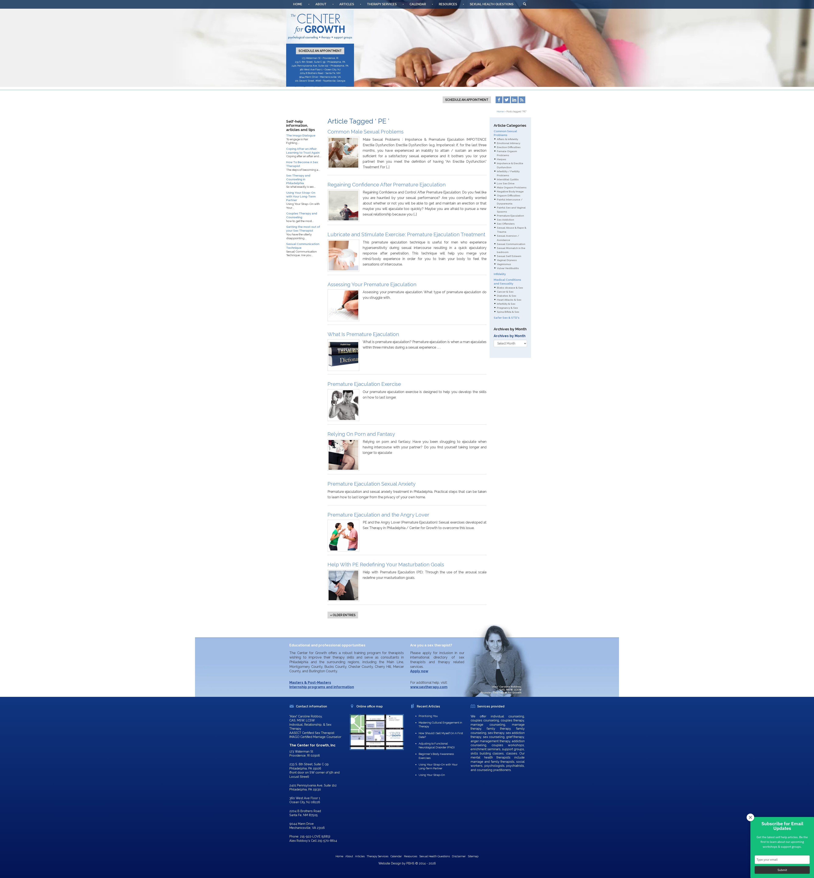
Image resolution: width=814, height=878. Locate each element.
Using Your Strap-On (432, 775)
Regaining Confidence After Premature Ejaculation (387, 185)
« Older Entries (342, 615)
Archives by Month (509, 336)
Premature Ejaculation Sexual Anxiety (371, 484)
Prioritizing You (428, 716)
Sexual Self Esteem (509, 256)
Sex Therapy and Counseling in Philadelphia (298, 179)
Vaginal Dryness (507, 260)
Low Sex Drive (505, 183)
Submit (782, 870)
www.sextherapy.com (428, 687)
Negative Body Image (510, 191)
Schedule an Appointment (320, 51)
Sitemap (473, 856)
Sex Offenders (506, 223)
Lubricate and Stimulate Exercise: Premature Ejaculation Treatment (406, 234)
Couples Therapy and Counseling (301, 215)
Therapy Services (382, 4)
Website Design (389, 863)
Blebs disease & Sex (510, 287)
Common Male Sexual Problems (366, 132)
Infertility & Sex (506, 303)
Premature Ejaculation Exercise (364, 384)
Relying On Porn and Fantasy (361, 434)
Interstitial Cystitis (508, 179)
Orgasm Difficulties (508, 195)
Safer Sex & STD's (506, 317)
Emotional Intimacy (508, 143)
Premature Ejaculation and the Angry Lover (378, 515)
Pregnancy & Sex (507, 307)
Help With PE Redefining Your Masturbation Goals (386, 564)
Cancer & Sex (505, 291)
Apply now (419, 671)
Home (297, 4)
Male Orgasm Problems (512, 187)
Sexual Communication (511, 244)
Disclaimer (459, 856)
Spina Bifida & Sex (508, 311)
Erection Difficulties (509, 147)
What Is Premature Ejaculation (363, 334)
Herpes (501, 159)
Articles (346, 4)
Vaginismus (504, 264)
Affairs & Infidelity (507, 139)
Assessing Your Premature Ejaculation (372, 284)
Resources (448, 4)
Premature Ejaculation (510, 215)
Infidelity (500, 274)
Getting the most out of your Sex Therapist (303, 228)
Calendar (418, 4)
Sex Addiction (505, 219)
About (320, 4)
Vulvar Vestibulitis (508, 268)
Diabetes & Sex (506, 295)
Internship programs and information (321, 687)
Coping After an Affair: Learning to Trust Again (302, 150)
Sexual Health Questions (491, 4)
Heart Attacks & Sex (509, 299)
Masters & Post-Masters (310, 683)
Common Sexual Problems (505, 133)
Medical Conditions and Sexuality (507, 281)
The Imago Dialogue (300, 135)
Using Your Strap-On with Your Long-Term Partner (301, 196)
